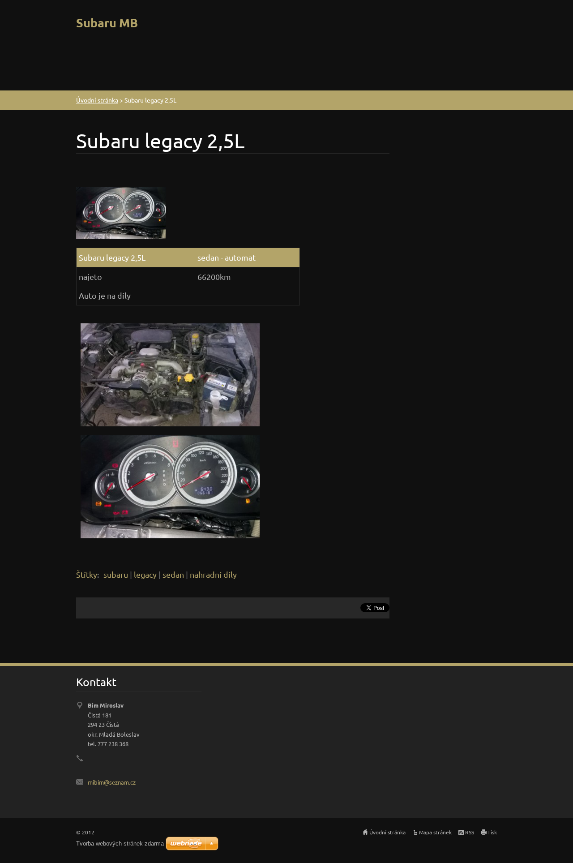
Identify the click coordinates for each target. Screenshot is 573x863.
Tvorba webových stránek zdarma (120, 843)
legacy (145, 574)
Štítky (86, 574)
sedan (173, 574)
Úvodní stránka (97, 100)
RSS (469, 832)
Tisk (492, 832)
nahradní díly (213, 574)
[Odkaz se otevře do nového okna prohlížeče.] (121, 211)
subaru (115, 574)
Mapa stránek (435, 832)
